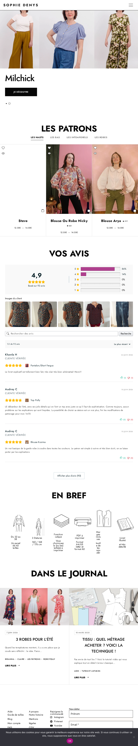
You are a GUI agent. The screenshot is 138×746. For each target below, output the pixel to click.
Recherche (126, 333)
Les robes (101, 137)
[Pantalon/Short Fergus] (27, 365)
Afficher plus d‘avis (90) (69, 475)
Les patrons (33, 659)
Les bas (55, 137)
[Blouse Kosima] (27, 442)
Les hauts (37, 137)
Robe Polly (49, 659)
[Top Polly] (27, 400)
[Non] (133, 737)
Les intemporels (77, 137)
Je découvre (21, 91)
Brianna (9, 659)
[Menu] (131, 5)
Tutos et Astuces (91, 671)
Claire (21, 659)
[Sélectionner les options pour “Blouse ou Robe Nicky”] (89, 210)
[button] (6, 103)
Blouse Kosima (38, 442)
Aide (76, 671)
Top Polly (35, 400)
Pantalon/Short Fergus (42, 365)
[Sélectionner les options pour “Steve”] (43, 210)
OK (70, 741)
